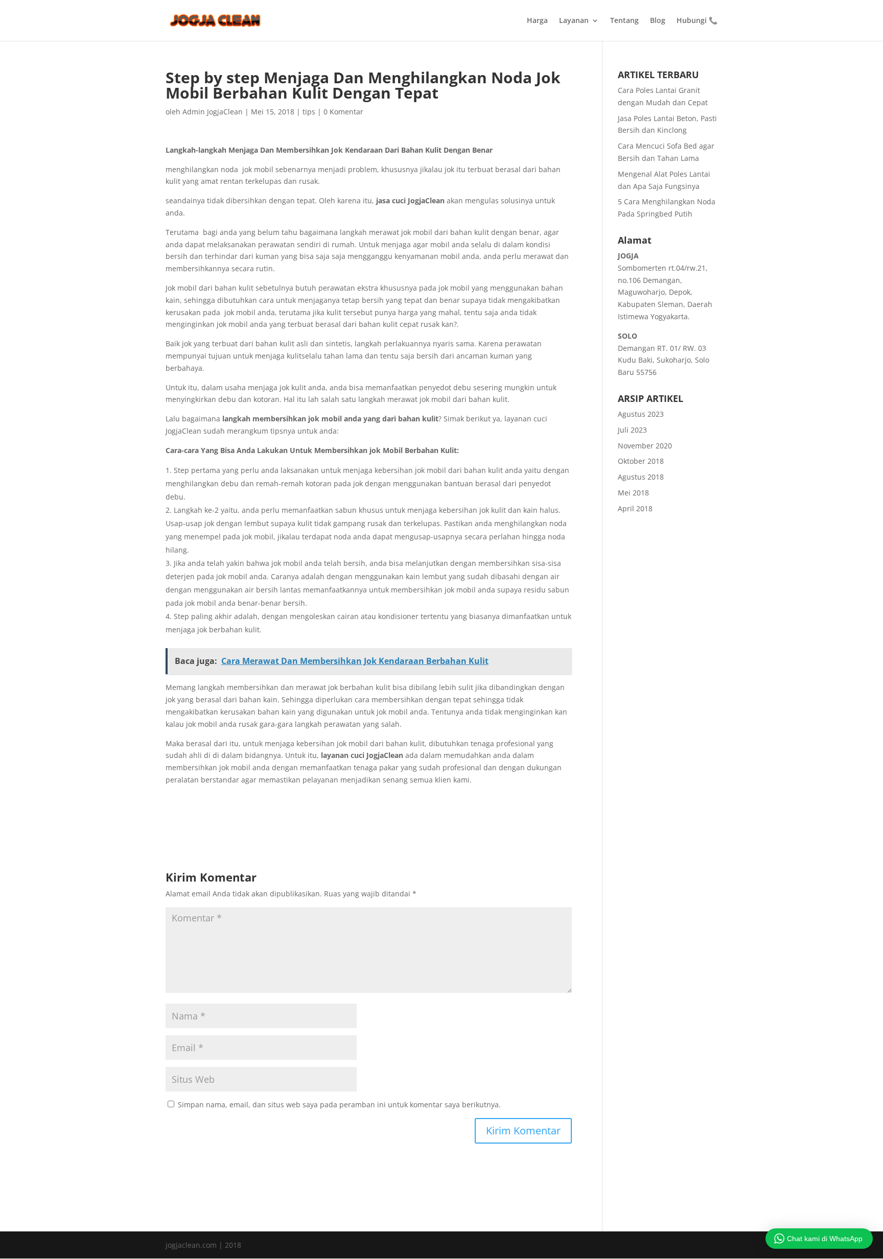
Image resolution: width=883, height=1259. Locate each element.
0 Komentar (343, 111)
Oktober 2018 (641, 461)
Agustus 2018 (641, 477)
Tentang (624, 21)
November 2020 (645, 445)
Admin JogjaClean (212, 111)
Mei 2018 (633, 492)
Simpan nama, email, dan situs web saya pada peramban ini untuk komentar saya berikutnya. (339, 1104)
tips (309, 111)
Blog (657, 21)
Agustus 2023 (641, 414)
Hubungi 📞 (697, 21)
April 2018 (635, 508)
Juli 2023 (632, 430)
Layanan (574, 21)
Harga (537, 21)
